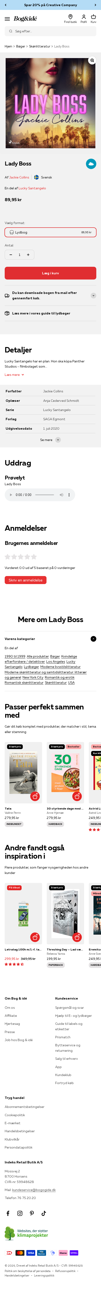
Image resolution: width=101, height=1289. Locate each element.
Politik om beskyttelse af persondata (27, 1271)
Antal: (9, 245)
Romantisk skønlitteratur (24, 682)
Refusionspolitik (65, 1271)
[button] (14, 964)
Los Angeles (55, 661)
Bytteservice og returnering (67, 1047)
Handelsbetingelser (20, 1131)
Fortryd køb (64, 1083)
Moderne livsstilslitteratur (60, 667)
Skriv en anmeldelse (26, 580)
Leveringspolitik (44, 1275)
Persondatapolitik (18, 1147)
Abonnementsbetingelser (24, 1107)
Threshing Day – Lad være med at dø (65, 949)
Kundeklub (63, 1075)
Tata (8, 808)
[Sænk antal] (11, 254)
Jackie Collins (19, 177)
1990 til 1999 (15, 656)
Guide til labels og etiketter (68, 1026)
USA (71, 682)
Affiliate (11, 1015)
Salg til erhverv (66, 1058)
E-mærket (12, 1123)
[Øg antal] (28, 254)
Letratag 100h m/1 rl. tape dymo (23, 949)
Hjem (8, 46)
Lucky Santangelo (32, 188)
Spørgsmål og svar (69, 1007)
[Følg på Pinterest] (32, 1213)
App (58, 1067)
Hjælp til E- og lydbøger (73, 1015)
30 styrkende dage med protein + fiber (65, 808)
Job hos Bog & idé (19, 1040)
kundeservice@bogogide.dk (34, 1190)
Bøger (20, 46)
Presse (10, 1032)
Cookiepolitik (15, 1115)
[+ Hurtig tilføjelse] (35, 796)
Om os (10, 1007)
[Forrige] (5, 5)
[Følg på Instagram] (20, 1213)
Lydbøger (31, 667)
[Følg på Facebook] (8, 1213)
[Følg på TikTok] (44, 1213)
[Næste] (95, 5)
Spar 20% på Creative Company (50, 5)
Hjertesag (12, 1024)
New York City (33, 677)
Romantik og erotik (59, 677)
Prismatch (62, 1037)
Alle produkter (38, 656)
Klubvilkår (12, 1139)
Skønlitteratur (39, 46)
